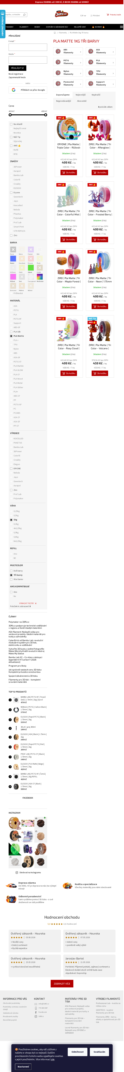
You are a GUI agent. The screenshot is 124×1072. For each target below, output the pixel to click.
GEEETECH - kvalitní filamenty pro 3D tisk (103, 1011)
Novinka (16, 132)
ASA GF (16, 421)
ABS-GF (16, 327)
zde (51, 1059)
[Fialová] (30, 249)
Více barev (17, 579)
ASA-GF (16, 357)
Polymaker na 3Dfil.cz (17, 622)
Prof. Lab (17, 222)
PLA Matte (18, 336)
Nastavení (22, 1066)
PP (14, 400)
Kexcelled (17, 205)
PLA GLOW (17, 370)
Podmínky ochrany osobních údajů (15, 1008)
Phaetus (16, 213)
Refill (15, 149)
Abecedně (80, 101)
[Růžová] (12, 277)
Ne (14, 596)
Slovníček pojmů (10, 1020)
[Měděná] (21, 286)
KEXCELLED (17, 438)
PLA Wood (17, 378)
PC (14, 408)
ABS (14, 353)
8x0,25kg (17, 541)
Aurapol (16, 171)
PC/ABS (16, 413)
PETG (15, 310)
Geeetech (17, 196)
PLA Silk (16, 331)
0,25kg (16, 511)
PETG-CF (16, 361)
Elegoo (16, 464)
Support (16, 323)
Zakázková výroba (10, 1013)
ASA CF (16, 417)
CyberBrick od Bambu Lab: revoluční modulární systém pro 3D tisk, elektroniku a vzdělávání (24, 642)
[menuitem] (8, 27)
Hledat (24, 15)
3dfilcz (40, 1016)
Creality (16, 184)
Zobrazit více (61, 983)
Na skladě (17, 124)
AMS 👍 (16, 145)
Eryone (16, 192)
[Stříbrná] (12, 268)
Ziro (15, 235)
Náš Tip (16, 137)
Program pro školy (16, 666)
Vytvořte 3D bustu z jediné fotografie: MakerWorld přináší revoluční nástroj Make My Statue (25, 651)
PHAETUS (17, 442)
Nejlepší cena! (19, 128)
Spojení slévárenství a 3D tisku (21, 676)
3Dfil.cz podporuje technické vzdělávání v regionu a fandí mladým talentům (26, 626)
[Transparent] (30, 277)
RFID (14, 154)
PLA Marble (18, 366)
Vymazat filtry (25, 603)
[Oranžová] (21, 259)
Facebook (42, 1012)
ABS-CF (16, 395)
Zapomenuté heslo (15, 77)
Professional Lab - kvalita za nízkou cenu (106, 1004)
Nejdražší (95, 94)
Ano (14, 553)
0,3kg (15, 524)
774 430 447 (42, 1008)
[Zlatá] (21, 268)
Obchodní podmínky (11, 1003)
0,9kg (15, 532)
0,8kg (15, 536)
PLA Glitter (17, 387)
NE (14, 558)
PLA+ (15, 391)
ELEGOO (16, 188)
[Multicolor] (39, 277)
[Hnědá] (39, 268)
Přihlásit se (16, 68)
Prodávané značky (10, 1016)
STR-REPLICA (19, 231)
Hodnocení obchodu (61, 917)
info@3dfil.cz (43, 1003)
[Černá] (12, 249)
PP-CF (15, 425)
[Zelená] (30, 268)
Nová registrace (14, 74)
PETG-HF (16, 318)
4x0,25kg (17, 528)
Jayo (15, 201)
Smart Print (18, 226)
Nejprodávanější (62, 101)
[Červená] (30, 259)
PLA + (15, 340)
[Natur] (21, 249)
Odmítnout (76, 1052)
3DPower (17, 166)
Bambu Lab (18, 175)
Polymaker (18, 218)
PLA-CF (16, 374)
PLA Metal (17, 383)
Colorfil (16, 179)
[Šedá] (21, 277)
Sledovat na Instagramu (29, 872)
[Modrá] (12, 259)
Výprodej (17, 141)
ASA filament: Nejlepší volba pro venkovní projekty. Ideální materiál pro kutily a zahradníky (25, 634)
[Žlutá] (39, 259)
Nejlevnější (79, 94)
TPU (14, 344)
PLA (14, 314)
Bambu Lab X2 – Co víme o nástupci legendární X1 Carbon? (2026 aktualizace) (24, 659)
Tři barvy (17, 575)
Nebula (16, 209)
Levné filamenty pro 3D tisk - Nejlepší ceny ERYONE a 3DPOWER (76, 1030)
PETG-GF (17, 404)
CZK (80, 16)
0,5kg (15, 515)
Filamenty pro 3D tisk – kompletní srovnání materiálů (23, 680)
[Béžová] (30, 286)
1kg (14, 519)
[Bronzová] (12, 286)
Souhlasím (98, 1052)
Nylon (15, 348)
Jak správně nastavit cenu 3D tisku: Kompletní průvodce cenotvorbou (24, 670)
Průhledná (17, 293)
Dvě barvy (17, 570)
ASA (14, 306)
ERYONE (16, 468)
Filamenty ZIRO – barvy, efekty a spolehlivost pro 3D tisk (106, 1019)
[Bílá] (39, 249)
